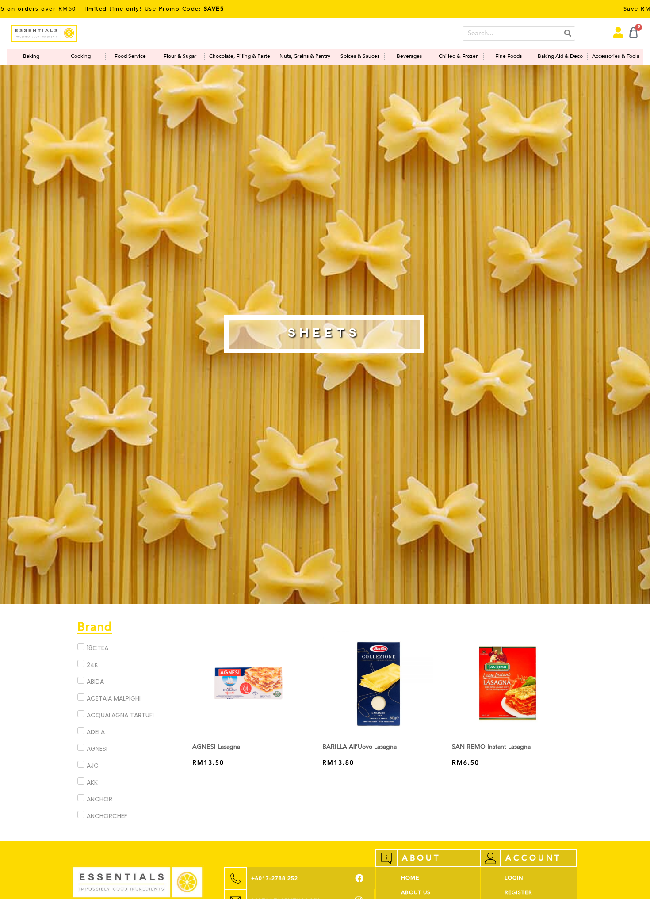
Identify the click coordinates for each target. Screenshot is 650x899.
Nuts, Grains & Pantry (304, 56)
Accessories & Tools (615, 56)
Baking (31, 56)
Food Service (130, 56)
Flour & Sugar (180, 56)
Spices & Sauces (359, 56)
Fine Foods (508, 56)
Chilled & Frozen (459, 56)
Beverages (409, 56)
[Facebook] (359, 878)
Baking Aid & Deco (560, 56)
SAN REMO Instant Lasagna (491, 747)
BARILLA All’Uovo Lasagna (359, 747)
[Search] (567, 33)
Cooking (81, 56)
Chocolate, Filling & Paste (239, 56)
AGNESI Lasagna (216, 747)
